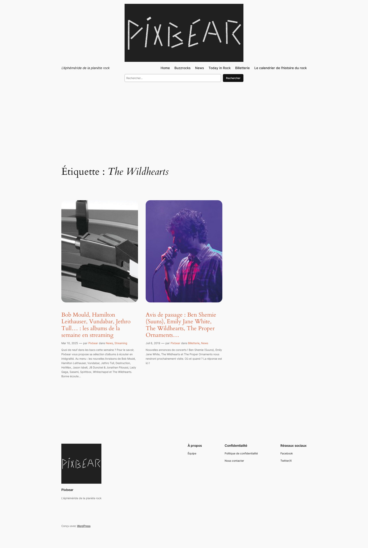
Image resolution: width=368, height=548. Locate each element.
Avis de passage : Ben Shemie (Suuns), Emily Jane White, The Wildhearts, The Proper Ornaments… (181, 325)
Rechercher (233, 78)
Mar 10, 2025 (69, 343)
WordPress (83, 526)
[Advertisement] (184, 116)
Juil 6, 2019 (153, 343)
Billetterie (194, 343)
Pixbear (93, 343)
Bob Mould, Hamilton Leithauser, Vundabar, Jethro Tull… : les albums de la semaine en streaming (96, 325)
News (109, 343)
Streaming (120, 343)
